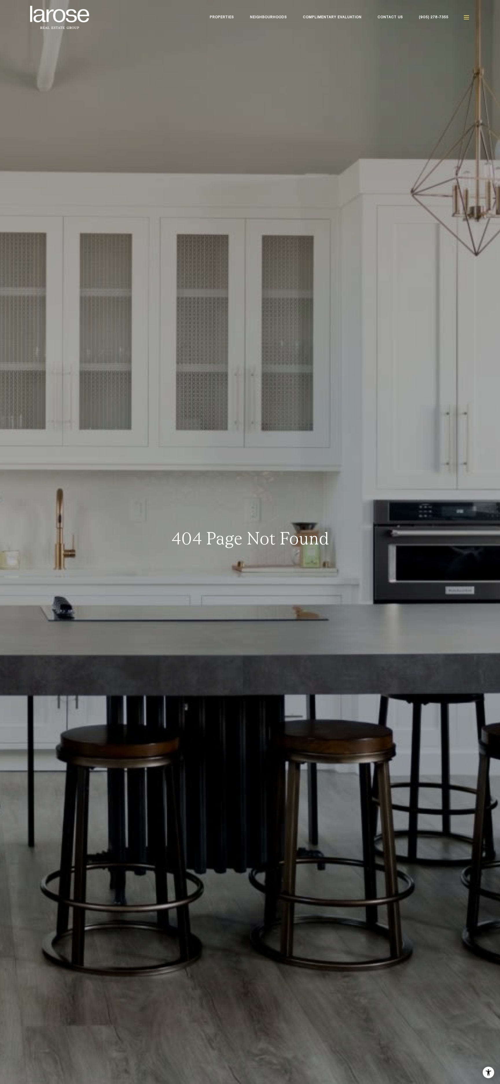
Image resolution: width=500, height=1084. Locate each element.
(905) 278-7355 (433, 17)
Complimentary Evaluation (332, 17)
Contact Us (390, 17)
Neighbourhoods (268, 17)
